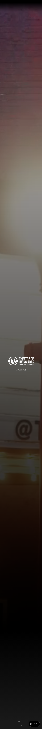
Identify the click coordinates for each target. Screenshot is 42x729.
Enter (21, 722)
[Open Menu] (37, 6)
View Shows (21, 370)
